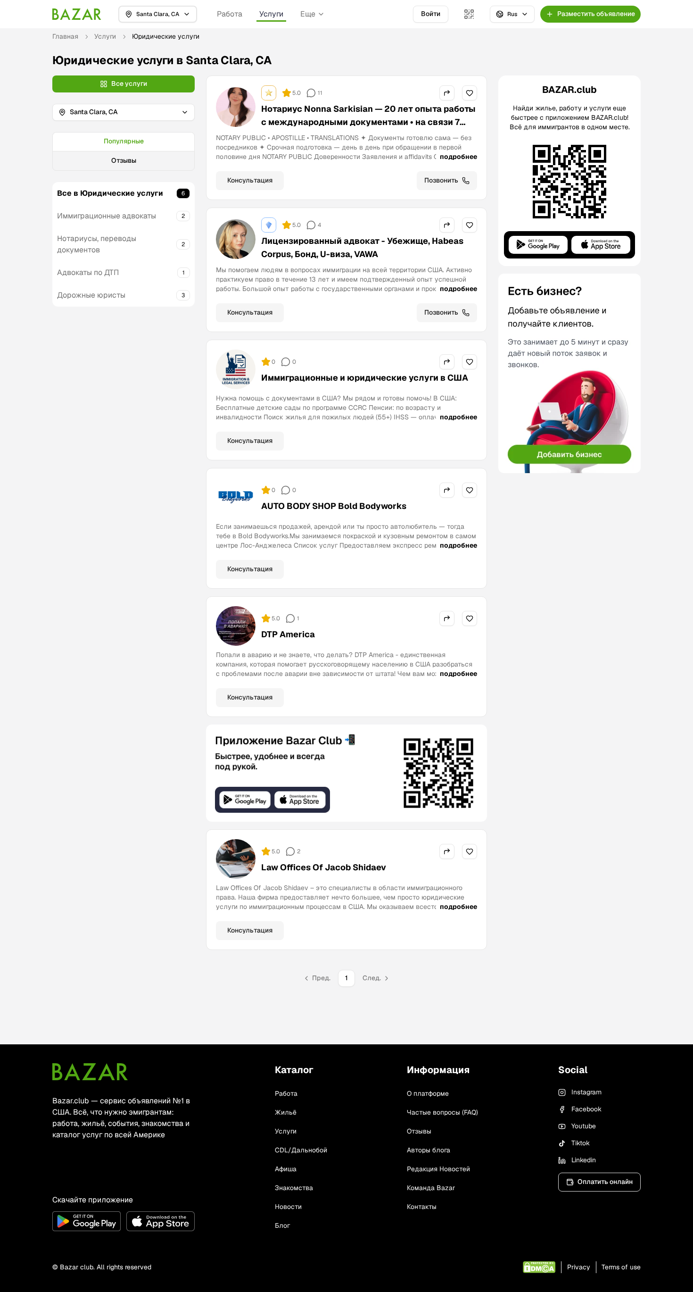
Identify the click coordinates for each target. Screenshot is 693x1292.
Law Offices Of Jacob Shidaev (323, 867)
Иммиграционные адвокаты (106, 216)
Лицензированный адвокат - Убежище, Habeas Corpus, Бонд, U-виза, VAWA (362, 247)
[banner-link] (346, 773)
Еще (307, 14)
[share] (446, 92)
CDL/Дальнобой (301, 1150)
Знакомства (294, 1188)
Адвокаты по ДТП (88, 272)
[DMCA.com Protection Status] (539, 1267)
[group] (123, 151)
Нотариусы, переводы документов (96, 244)
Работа (229, 14)
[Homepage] (76, 14)
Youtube (583, 1126)
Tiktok (580, 1143)
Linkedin (583, 1160)
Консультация (249, 180)
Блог (282, 1225)
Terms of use (621, 1267)
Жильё (286, 1112)
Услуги (271, 14)
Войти (430, 13)
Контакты (422, 1206)
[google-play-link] (86, 1221)
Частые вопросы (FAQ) (442, 1112)
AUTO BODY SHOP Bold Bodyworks (333, 505)
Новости (288, 1206)
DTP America (288, 634)
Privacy (578, 1267)
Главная (65, 36)
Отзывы (123, 160)
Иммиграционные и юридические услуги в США (364, 377)
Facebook (586, 1109)
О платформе (428, 1093)
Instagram (586, 1092)
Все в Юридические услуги (110, 193)
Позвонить (441, 180)
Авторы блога (428, 1150)
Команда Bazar (431, 1188)
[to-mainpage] (90, 1071)
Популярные (124, 141)
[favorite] (469, 92)
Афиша (286, 1169)
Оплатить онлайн (605, 1181)
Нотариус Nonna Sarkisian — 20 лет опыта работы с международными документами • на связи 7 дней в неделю (368, 122)
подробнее (458, 156)
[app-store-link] (160, 1221)
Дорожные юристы (91, 295)
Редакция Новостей (438, 1169)
